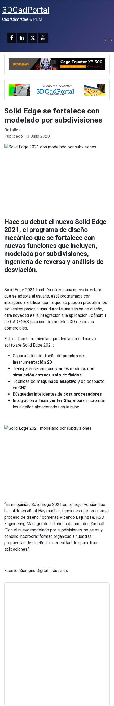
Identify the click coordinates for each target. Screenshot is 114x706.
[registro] (57, 89)
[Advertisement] (57, 644)
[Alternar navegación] (108, 40)
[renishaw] (57, 63)
